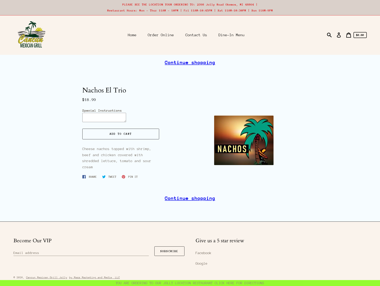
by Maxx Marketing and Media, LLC (94, 277)
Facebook (203, 253)
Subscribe (169, 251)
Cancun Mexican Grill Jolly (46, 277)
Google (201, 263)
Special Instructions (102, 110)
